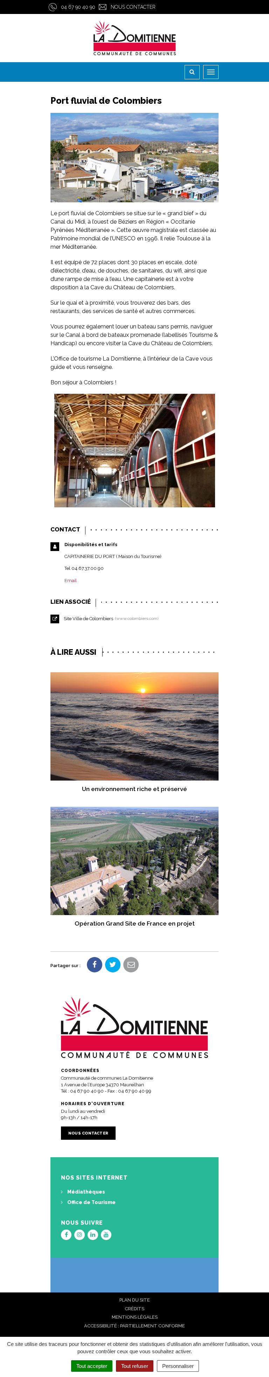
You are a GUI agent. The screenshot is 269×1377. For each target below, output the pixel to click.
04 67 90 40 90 (78, 7)
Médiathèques (85, 1192)
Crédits (134, 1308)
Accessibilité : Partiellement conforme (134, 1325)
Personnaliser (178, 1366)
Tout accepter (91, 1366)
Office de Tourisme (91, 1202)
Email (70, 580)
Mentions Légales (135, 1317)
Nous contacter (133, 7)
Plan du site (134, 1300)
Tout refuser (134, 1366)
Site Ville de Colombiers (110, 618)
